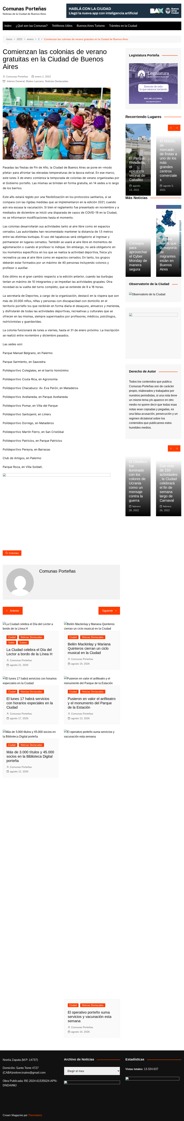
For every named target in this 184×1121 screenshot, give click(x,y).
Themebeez (35, 1115)
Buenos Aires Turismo (91, 25)
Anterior (14, 610)
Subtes (23, 642)
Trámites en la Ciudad (123, 25)
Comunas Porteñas (24, 9)
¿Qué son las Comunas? (32, 25)
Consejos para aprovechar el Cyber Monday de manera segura (138, 256)
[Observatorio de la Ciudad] (147, 294)
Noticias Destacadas (56, 81)
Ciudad (11, 637)
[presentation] (171, 128)
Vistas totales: (134, 1069)
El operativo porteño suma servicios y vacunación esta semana (89, 1016)
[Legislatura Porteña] (153, 83)
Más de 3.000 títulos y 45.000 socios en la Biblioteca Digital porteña (30, 756)
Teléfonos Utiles (62, 25)
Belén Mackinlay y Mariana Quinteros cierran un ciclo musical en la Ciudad (89, 648)
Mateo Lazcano (35, 81)
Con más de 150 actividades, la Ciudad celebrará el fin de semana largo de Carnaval (168, 483)
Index (8, 25)
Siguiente (107, 610)
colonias (14, 553)
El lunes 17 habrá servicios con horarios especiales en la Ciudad (29, 703)
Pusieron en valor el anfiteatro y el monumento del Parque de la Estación (92, 703)
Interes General (16, 81)
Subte (11, 642)
